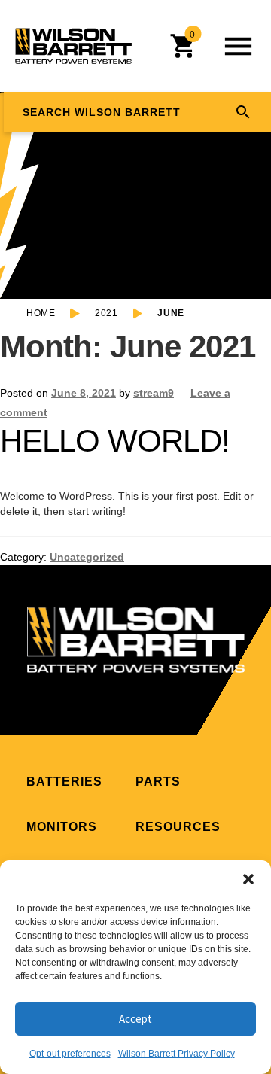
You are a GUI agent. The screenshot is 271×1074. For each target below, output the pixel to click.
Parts (158, 781)
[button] (248, 879)
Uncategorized (87, 557)
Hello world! (115, 440)
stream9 (153, 393)
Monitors (61, 826)
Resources (178, 826)
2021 (106, 313)
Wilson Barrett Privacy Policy (176, 1053)
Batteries (64, 781)
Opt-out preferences (70, 1053)
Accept (135, 1019)
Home (40, 313)
